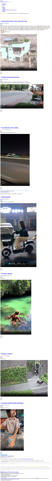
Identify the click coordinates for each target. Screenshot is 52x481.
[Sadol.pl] (1, 0)
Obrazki (3, 7)
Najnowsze (4, 9)
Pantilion (1, 23)
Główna (3, 3)
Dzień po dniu (8, 9)
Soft (3, 5)
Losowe (3, 10)
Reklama (9, 471)
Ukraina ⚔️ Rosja (4, 13)
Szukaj (4, 1)
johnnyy (1, 79)
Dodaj (1, 1)
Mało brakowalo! (6, 197)
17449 (4, 457)
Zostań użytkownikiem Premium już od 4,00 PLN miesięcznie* (10, 478)
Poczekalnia (4, 4)
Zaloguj (6, 1)
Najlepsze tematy (14, 9)
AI (2, 6)
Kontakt (6, 471)
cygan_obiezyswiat (3, 275)
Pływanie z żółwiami (7, 273)
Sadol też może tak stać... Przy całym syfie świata (14, 21)
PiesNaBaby (2, 129)
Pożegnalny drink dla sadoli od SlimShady (12, 403)
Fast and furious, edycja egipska (10, 127)
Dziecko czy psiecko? (7, 353)
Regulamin (2, 471)
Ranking (3, 11)
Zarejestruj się (10, 1)
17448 (6, 457)
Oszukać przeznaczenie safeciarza (10, 77)
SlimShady (2, 405)
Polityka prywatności (15, 471)
